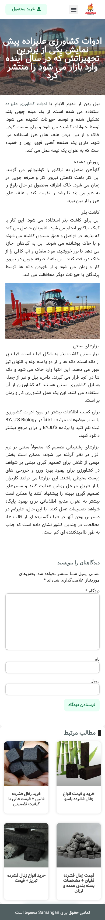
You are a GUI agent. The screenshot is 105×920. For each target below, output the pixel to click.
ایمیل (95, 681)
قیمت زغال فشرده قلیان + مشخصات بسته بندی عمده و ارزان (78, 883)
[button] (73, 9)
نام (97, 659)
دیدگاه (92, 591)
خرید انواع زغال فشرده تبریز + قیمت (26, 878)
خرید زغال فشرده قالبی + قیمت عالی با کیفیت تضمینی (26, 798)
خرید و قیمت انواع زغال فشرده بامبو (78, 796)
